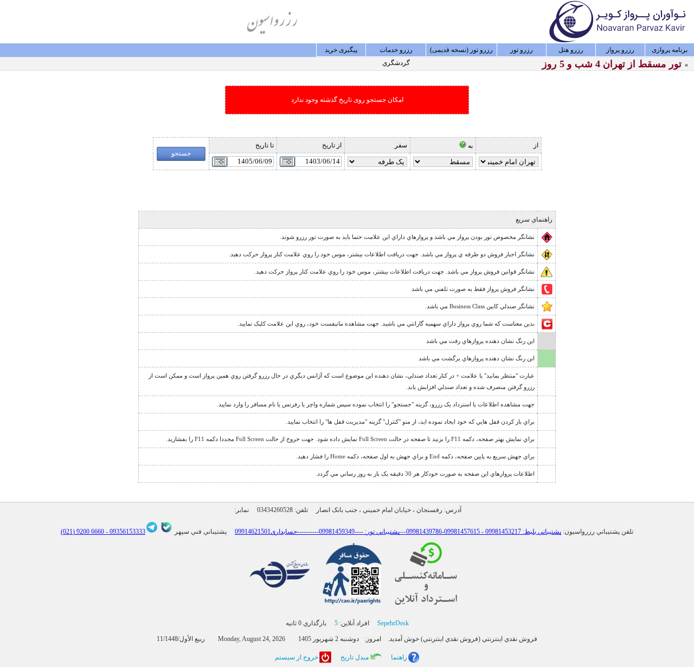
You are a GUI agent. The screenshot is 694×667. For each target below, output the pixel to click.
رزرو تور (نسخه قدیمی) (461, 50)
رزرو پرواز (620, 50)
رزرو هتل (570, 50)
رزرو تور (521, 50)
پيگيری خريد (341, 50)
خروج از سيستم (296, 657)
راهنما (399, 657)
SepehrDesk (393, 623)
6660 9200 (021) (82, 531)
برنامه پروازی (669, 50)
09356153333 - (124, 531)
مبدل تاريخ (354, 657)
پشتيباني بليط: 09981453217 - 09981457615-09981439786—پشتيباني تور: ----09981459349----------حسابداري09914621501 (398, 531)
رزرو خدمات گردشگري (396, 51)
